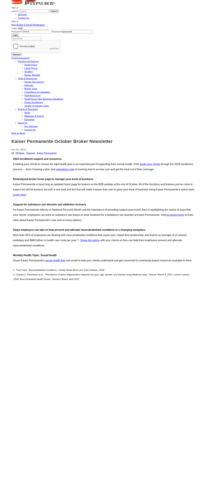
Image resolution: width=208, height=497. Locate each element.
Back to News (18, 133)
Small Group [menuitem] (30, 64)
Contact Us (23, 18)
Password (16, 31)
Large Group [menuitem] (31, 68)
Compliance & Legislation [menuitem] (37, 92)
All (12, 153)
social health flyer (55, 260)
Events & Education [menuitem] (28, 109)
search (14, 11)
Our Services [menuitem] (31, 126)
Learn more (19, 194)
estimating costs (65, 169)
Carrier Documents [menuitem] (34, 82)
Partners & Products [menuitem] (28, 61)
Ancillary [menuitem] (28, 71)
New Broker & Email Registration (28, 24)
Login (14, 28)
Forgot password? (20, 58)
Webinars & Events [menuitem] (34, 116)
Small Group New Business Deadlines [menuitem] (43, 99)
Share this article (90, 240)
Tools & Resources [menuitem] (27, 78)
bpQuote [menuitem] (28, 85)
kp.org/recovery (175, 215)
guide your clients (150, 164)
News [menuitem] (27, 112)
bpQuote (22, 14)
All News (20, 153)
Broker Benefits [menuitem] (32, 75)
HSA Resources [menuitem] (32, 95)
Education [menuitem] (29, 119)
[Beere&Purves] (34, 4)
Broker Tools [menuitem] (30, 88)
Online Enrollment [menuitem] (33, 102)
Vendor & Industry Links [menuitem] (36, 105)
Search (54, 11)
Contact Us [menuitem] (30, 129)
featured (30, 153)
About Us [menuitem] (22, 123)
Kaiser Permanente (47, 153)
